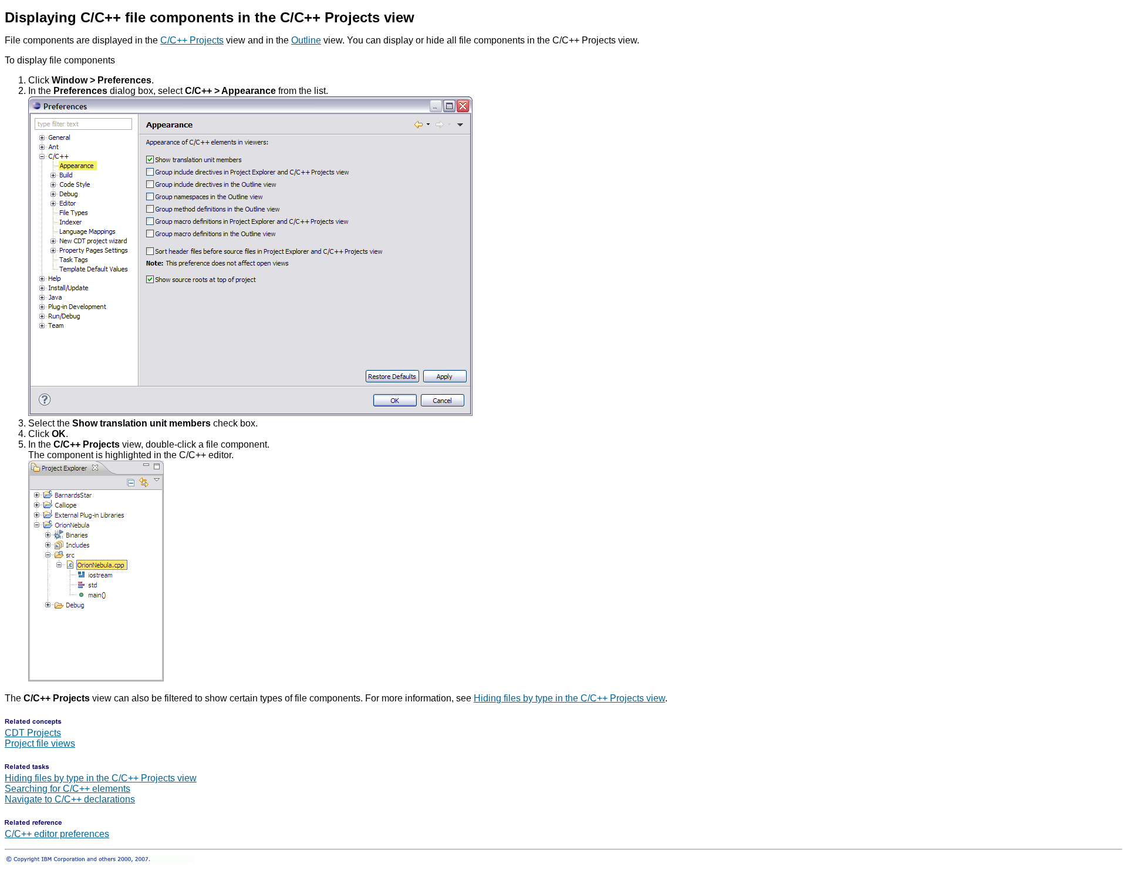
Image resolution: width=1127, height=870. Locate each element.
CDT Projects (33, 733)
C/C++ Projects (192, 40)
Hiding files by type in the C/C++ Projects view (569, 698)
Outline (306, 40)
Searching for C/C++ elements (67, 789)
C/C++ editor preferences (57, 834)
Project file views (40, 743)
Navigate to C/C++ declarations (70, 799)
